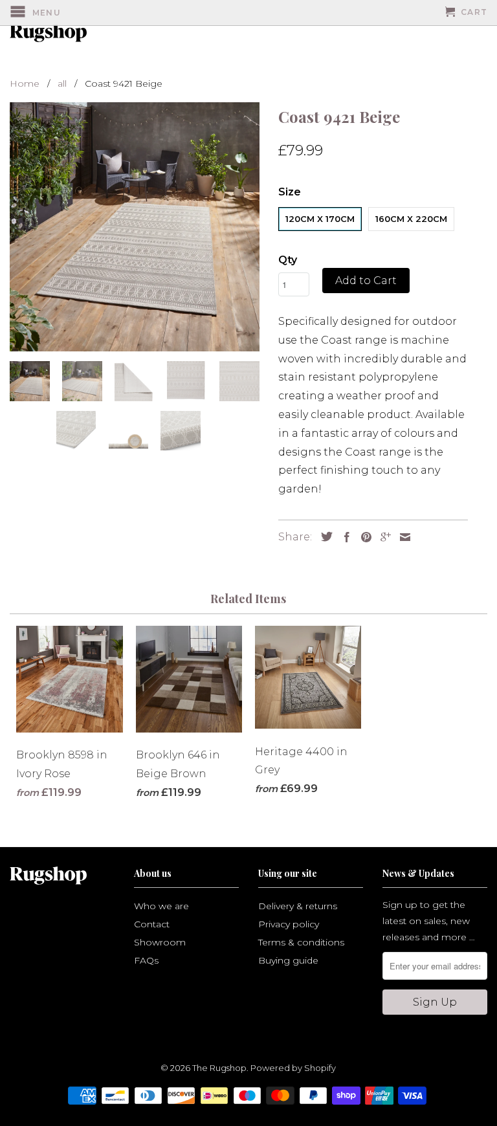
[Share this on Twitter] (324, 536)
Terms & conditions (301, 942)
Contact (152, 924)
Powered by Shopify (293, 1068)
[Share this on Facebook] (343, 537)
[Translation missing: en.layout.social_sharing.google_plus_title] (382, 537)
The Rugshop (219, 1068)
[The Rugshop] (46, 33)
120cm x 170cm (320, 219)
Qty (287, 260)
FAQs (146, 960)
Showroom (160, 942)
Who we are (161, 906)
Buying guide (288, 960)
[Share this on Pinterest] (363, 537)
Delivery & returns (297, 906)
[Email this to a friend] (401, 537)
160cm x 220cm (411, 219)
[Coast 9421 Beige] (134, 226)
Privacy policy (288, 924)
